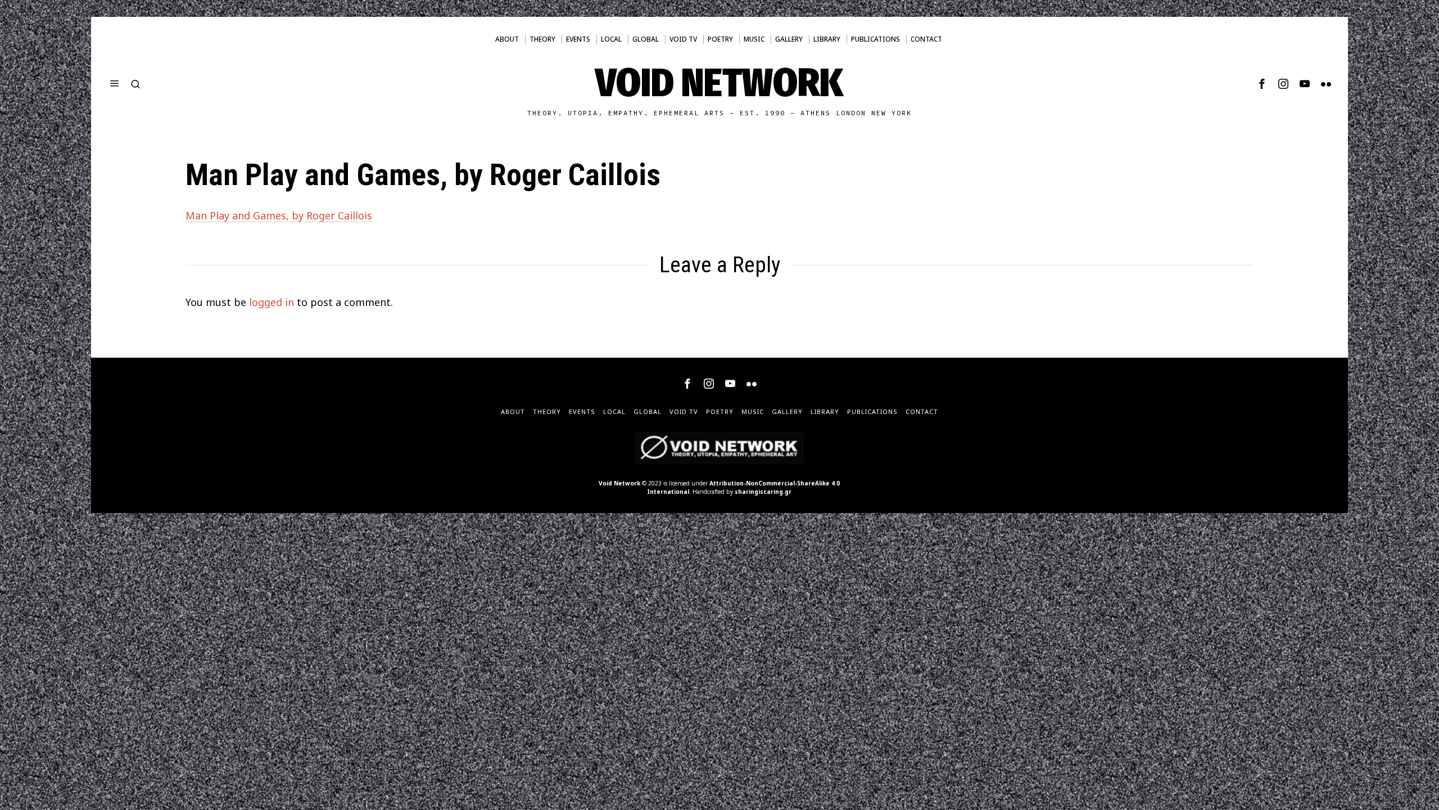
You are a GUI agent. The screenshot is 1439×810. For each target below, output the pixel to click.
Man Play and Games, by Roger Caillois (278, 215)
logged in (271, 302)
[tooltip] (1262, 84)
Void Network (619, 483)
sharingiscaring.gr (763, 492)
